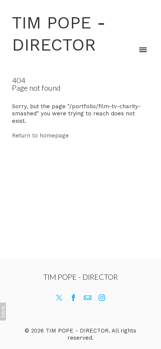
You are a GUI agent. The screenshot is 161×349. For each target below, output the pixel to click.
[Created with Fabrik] (3, 312)
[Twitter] (59, 298)
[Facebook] (73, 298)
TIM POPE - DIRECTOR (80, 276)
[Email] (88, 298)
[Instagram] (102, 298)
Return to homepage (40, 135)
